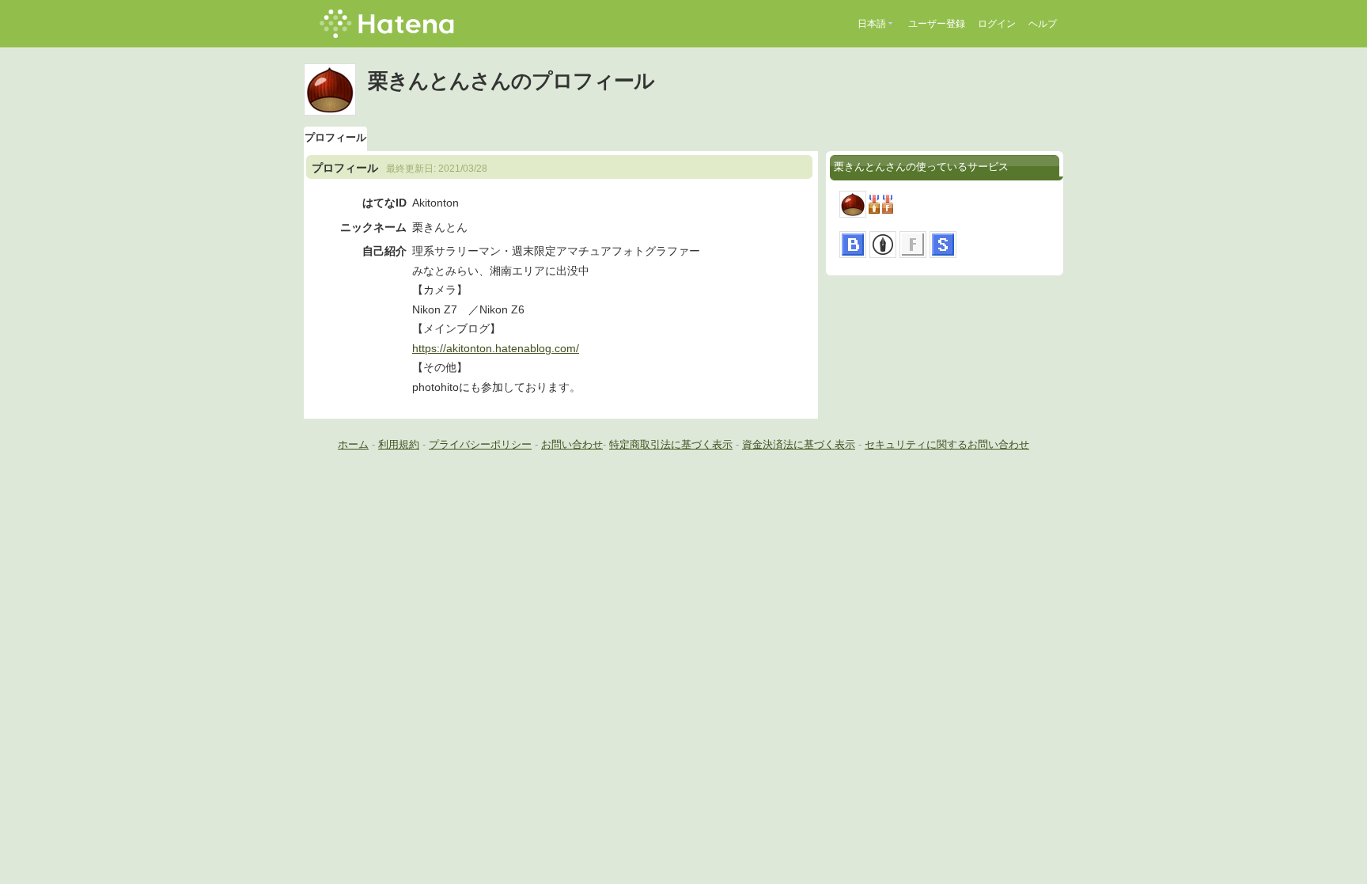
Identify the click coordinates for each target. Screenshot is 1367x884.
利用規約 (398, 444)
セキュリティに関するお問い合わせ (947, 444)
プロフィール (335, 137)
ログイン (997, 23)
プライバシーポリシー (480, 444)
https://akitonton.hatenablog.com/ (495, 348)
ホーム (353, 444)
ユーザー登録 (936, 23)
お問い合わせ (572, 444)
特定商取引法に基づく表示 (671, 444)
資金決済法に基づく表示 (798, 444)
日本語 (872, 23)
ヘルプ (1042, 23)
